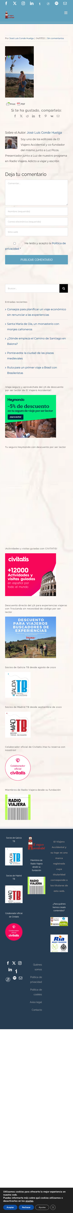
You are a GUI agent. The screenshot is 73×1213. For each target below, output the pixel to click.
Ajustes (42, 1207)
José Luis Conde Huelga (21, 38)
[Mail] (20, 978)
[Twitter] (14, 963)
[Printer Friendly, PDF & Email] (15, 103)
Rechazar (26, 1207)
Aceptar (10, 1207)
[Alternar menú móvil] (66, 13)
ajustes (29, 1201)
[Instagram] (20, 963)
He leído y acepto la (35, 246)
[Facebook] (8, 963)
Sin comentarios (55, 38)
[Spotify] (14, 978)
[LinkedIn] (10, 969)
